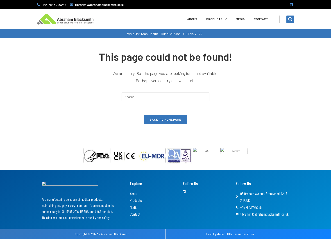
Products (214, 19)
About (192, 19)
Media (240, 19)
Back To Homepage (165, 119)
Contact (261, 19)
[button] (290, 19)
